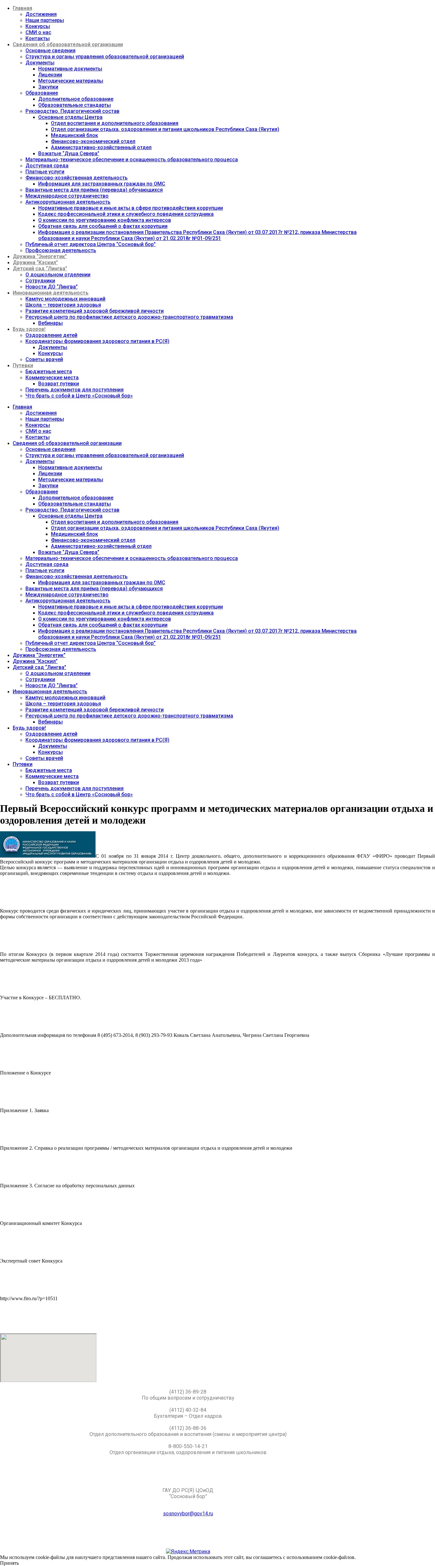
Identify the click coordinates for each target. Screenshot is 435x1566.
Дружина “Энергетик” (40, 256)
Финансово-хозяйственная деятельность (76, 178)
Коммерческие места (52, 378)
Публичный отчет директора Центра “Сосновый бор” (90, 244)
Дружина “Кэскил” (35, 262)
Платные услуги (44, 172)
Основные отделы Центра (70, 117)
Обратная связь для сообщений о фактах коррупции (103, 226)
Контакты (37, 38)
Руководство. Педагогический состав (72, 111)
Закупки (48, 87)
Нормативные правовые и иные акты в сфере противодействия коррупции (130, 208)
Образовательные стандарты (74, 105)
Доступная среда (46, 166)
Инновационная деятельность (51, 293)
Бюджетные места (48, 371)
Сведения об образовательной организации (68, 44)
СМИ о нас (38, 32)
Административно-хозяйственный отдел (101, 147)
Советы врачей (44, 359)
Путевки (23, 365)
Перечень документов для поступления (74, 390)
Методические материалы (70, 81)
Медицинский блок (74, 135)
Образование (41, 93)
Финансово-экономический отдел (93, 141)
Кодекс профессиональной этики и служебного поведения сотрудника (126, 214)
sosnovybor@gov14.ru (188, 1514)
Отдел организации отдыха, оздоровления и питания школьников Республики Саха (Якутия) (165, 129)
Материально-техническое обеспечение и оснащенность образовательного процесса (131, 160)
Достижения (41, 14)
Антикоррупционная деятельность (68, 202)
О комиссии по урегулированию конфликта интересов (104, 220)
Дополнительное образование (75, 99)
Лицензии (50, 75)
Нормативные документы (70, 69)
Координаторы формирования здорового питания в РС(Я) (97, 341)
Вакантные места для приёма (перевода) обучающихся (94, 190)
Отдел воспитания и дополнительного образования (114, 123)
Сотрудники (40, 281)
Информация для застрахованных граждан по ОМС (101, 184)
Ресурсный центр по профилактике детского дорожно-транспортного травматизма (129, 317)
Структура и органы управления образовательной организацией (104, 57)
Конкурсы (37, 26)
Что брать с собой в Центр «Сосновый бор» (79, 396)
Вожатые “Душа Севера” (68, 153)
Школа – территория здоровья (63, 305)
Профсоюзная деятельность (60, 250)
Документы (39, 63)
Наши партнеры (44, 20)
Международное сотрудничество (67, 196)
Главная (22, 8)
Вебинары (50, 323)
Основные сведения (50, 50)
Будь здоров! (29, 329)
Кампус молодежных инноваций (65, 299)
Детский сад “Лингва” (40, 269)
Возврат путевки (58, 384)
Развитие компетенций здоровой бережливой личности (94, 311)
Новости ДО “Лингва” (51, 287)
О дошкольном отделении (57, 275)
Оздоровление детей (51, 335)
